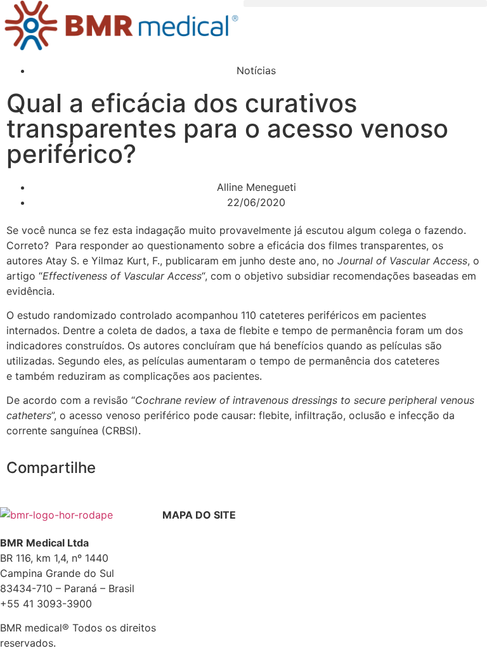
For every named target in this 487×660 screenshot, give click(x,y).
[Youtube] (410, 523)
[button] (365, 3)
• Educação (186, 597)
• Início (177, 552)
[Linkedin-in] (445, 523)
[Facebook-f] (340, 523)
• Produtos (184, 582)
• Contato (182, 612)
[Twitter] (375, 523)
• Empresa (184, 567)
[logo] (122, 28)
